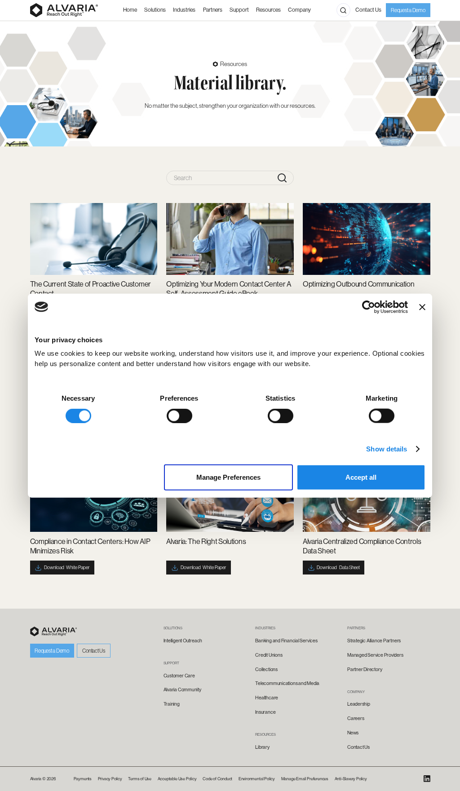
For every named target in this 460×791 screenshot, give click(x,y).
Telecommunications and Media (287, 683)
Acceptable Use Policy (177, 778)
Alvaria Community (182, 689)
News (352, 732)
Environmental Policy (257, 778)
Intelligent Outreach (183, 640)
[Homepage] (64, 10)
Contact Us (368, 10)
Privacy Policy (110, 778)
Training (172, 704)
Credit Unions (268, 655)
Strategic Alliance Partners (374, 640)
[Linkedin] (427, 778)
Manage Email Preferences (304, 778)
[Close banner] (422, 307)
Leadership (358, 704)
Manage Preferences (228, 477)
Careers (355, 718)
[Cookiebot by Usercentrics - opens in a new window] (368, 307)
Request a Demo (408, 10)
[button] (184, 10)
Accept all (360, 477)
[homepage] (53, 631)
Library (262, 747)
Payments (83, 778)
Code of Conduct (217, 778)
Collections (266, 669)
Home (130, 10)
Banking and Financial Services (286, 640)
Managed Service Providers (375, 655)
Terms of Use (139, 778)
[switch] (179, 415)
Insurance (265, 712)
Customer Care (179, 675)
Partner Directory (364, 669)
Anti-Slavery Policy (351, 778)
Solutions (155, 10)
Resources (268, 10)
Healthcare (266, 697)
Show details (386, 448)
